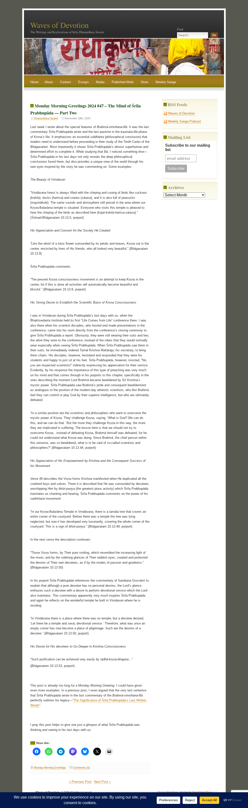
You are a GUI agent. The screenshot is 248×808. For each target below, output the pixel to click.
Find (180, 29)
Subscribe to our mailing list (187, 147)
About (49, 82)
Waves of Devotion (59, 25)
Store (144, 82)
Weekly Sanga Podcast (184, 121)
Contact (65, 82)
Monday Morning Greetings (50, 767)
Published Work (123, 82)
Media (100, 82)
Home (34, 82)
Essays (83, 82)
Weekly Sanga (165, 82)
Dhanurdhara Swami (46, 118)
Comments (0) (81, 767)
